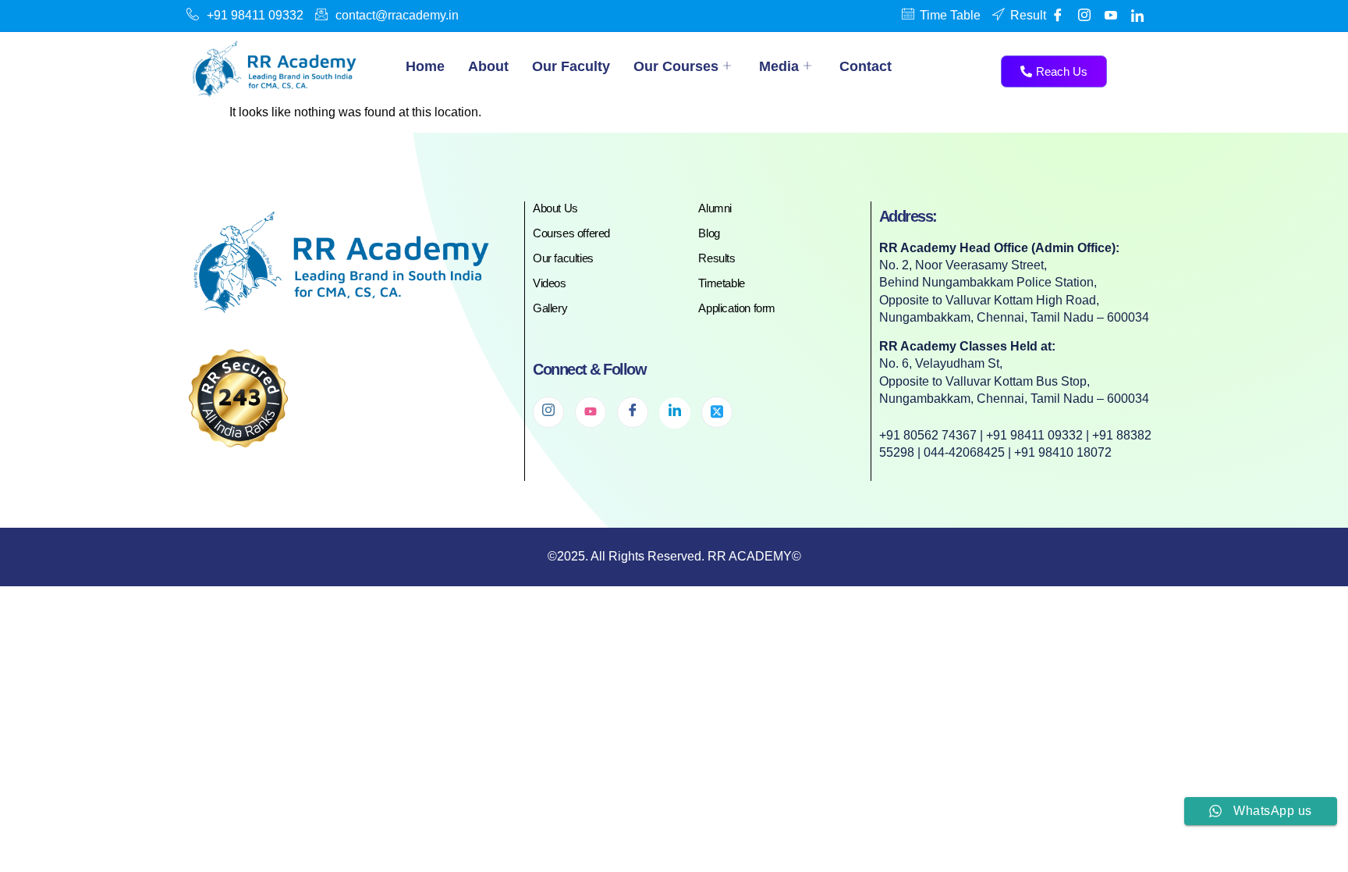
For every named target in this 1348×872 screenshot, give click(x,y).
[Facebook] (1058, 15)
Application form (736, 308)
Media (779, 66)
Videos (549, 283)
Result (1028, 15)
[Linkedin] (1137, 15)
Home (425, 66)
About (488, 66)
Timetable (721, 283)
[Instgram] (1084, 15)
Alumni (715, 208)
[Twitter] (717, 412)
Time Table (950, 15)
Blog (708, 233)
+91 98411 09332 (255, 15)
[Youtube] (1111, 15)
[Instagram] (548, 412)
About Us (555, 208)
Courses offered (571, 233)
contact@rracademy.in (397, 15)
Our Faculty (571, 66)
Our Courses (675, 66)
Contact (865, 66)
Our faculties (563, 258)
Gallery (550, 308)
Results (716, 258)
